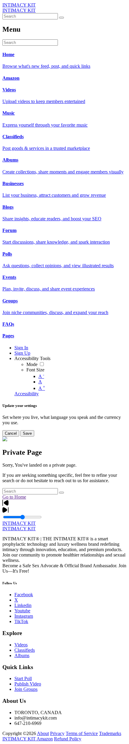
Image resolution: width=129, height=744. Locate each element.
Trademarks (110, 733)
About (43, 733)
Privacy (57, 733)
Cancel (11, 433)
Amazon (45, 738)
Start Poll (23, 678)
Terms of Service (82, 733)
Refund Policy (67, 738)
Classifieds (24, 650)
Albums (21, 655)
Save (27, 433)
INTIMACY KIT (19, 4)
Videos (21, 644)
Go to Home (14, 496)
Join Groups (26, 689)
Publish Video (27, 683)
